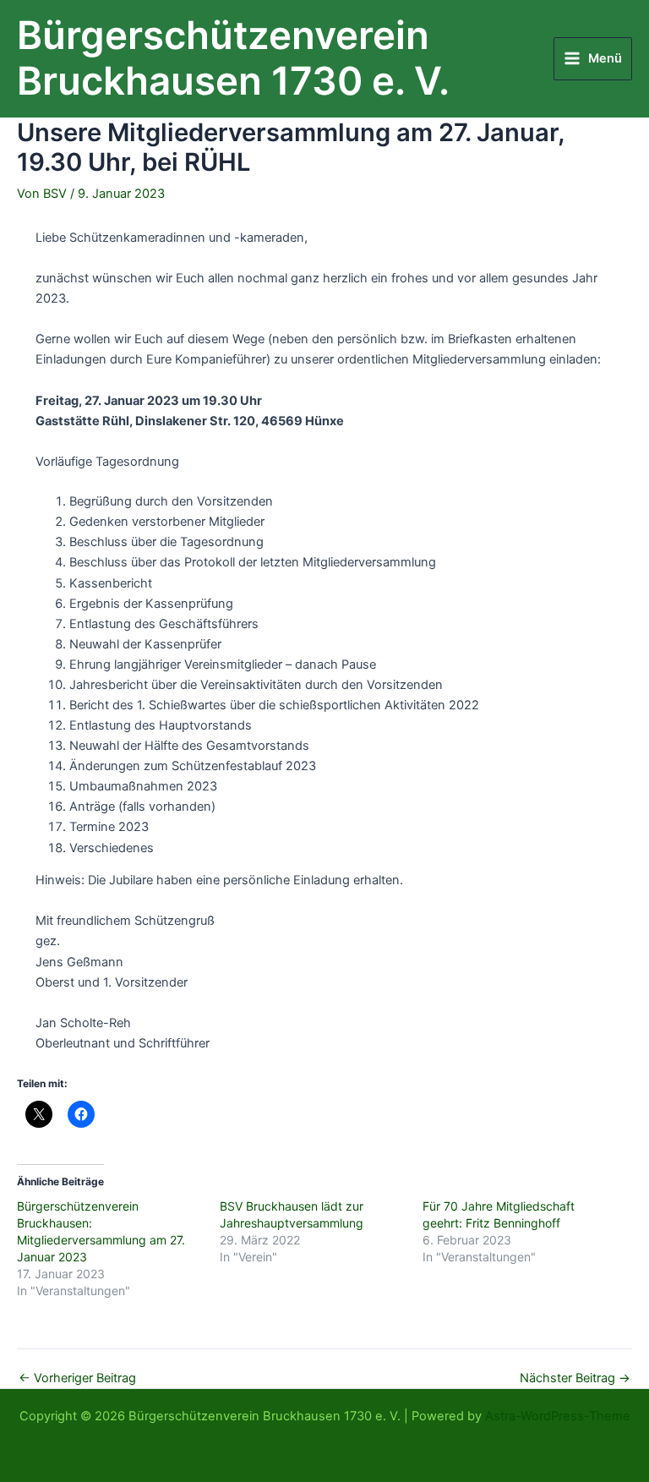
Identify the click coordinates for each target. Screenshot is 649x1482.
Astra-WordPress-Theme (557, 1416)
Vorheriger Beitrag (77, 1378)
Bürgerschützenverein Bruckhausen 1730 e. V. (233, 58)
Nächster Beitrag (575, 1378)
